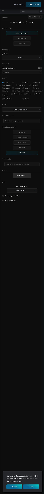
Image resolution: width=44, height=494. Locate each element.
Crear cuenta (33, 4)
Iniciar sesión (19, 4)
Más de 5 (22, 147)
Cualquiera (22, 153)
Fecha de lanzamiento (22, 33)
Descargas (22, 43)
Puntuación (22, 38)
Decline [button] (14, 487)
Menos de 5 (22, 142)
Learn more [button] (17, 481)
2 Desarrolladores (22, 137)
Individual (22, 132)
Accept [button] (31, 487)
